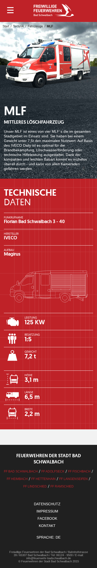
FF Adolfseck (52, 471)
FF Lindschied (35, 486)
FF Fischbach (79, 471)
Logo (53, 10)
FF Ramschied (62, 486)
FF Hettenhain (43, 479)
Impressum (47, 511)
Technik (18, 26)
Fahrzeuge (35, 26)
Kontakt (47, 526)
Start (6, 26)
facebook (47, 518)
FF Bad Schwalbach (21, 471)
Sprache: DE (48, 537)
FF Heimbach (17, 479)
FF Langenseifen (73, 479)
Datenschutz (47, 504)
